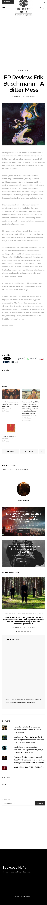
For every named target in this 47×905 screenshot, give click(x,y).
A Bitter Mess (8, 469)
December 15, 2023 (18, 96)
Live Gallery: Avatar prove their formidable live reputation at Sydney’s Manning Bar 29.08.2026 (28, 749)
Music (32, 512)
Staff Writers (30, 96)
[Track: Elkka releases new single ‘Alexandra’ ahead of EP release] (11, 394)
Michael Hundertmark (30, 525)
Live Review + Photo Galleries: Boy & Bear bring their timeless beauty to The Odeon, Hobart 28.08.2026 (29, 739)
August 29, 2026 (29, 627)
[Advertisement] (23, 40)
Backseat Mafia (14, 867)
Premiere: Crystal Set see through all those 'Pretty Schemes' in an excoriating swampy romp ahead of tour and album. (29, 760)
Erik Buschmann (22, 469)
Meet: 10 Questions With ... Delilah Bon (29, 767)
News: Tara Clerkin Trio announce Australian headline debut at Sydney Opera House (27, 729)
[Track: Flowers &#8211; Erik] (11, 428)
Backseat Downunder (24, 614)
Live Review (24, 512)
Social (5, 785)
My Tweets (6, 777)
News (41, 614)
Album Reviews (23, 70)
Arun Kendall (17, 627)
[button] (44, 8)
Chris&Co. (28, 896)
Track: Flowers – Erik (9, 436)
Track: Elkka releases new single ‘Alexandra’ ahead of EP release (10, 404)
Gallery (16, 512)
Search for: (6, 799)
